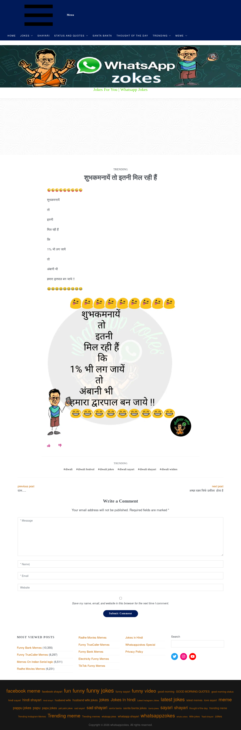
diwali (68, 469)
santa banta (115, 708)
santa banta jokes (135, 708)
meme (225, 699)
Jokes (25, 35)
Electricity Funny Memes (94, 659)
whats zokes (182, 716)
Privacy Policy (134, 651)
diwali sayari (126, 469)
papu (36, 707)
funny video (144, 690)
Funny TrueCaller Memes (32, 654)
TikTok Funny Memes (92, 666)
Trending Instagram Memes (32, 716)
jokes (104, 699)
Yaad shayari (207, 716)
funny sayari (123, 691)
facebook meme (23, 690)
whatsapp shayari (128, 716)
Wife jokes (194, 716)
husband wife (63, 700)
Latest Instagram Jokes (148, 700)
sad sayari (79, 708)
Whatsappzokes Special (140, 644)
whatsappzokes (158, 715)
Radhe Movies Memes (31, 669)
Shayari (43, 35)
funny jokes (100, 690)
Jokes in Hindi (134, 637)
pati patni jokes (66, 708)
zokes (218, 716)
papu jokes (49, 708)
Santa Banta (102, 35)
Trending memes (91, 716)
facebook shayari (52, 691)
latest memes (194, 700)
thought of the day (198, 708)
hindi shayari (31, 699)
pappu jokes (22, 707)
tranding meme (218, 708)
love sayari (210, 700)
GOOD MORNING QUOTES (193, 691)
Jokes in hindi (123, 699)
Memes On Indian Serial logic (35, 662)
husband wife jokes (85, 700)
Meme (179, 35)
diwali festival (86, 469)
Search (175, 636)
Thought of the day (132, 35)
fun (67, 690)
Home (12, 35)
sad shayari (97, 707)
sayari (166, 707)
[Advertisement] (120, 126)
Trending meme (64, 715)
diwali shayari (148, 469)
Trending (160, 35)
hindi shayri (48, 700)
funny (79, 690)
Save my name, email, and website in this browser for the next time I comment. (120, 603)
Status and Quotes (69, 35)
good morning (166, 691)
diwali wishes (169, 469)
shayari (181, 707)
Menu (70, 15)
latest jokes (173, 699)
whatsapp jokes (109, 716)
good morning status (222, 691)
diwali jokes (107, 469)
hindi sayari (14, 700)
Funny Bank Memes (29, 647)
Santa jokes (153, 708)
